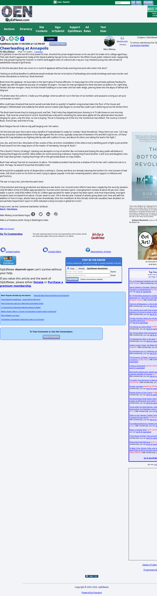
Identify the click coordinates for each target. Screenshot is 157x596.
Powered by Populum (92, 592)
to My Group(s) (7, 229)
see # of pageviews (143, 292)
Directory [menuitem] (26, 29)
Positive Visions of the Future (141, 392)
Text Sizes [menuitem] (103, 29)
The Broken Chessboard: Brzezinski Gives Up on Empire (22, 319)
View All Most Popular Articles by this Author (51, 295)
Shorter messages (136, 386)
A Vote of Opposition (138, 366)
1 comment (38, 52)
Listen (50, 39)
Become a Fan (122, 41)
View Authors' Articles (100, 251)
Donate (38, 282)
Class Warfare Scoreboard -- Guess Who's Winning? (20, 299)
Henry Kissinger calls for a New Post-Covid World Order (22, 303)
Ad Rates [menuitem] (87, 29)
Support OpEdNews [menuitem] (74, 29)
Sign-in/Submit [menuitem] (58, 29)
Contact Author (13, 251)
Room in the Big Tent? (138, 430)
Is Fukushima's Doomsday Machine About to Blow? (21, 307)
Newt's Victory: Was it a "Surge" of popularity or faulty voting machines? (28, 311)
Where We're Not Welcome (140, 442)
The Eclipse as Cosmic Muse (140, 327)
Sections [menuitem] (9, 29)
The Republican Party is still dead (142, 339)
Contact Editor (54, 251)
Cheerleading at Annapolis (24, 48)
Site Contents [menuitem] (41, 29)
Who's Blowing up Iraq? (10, 315)
